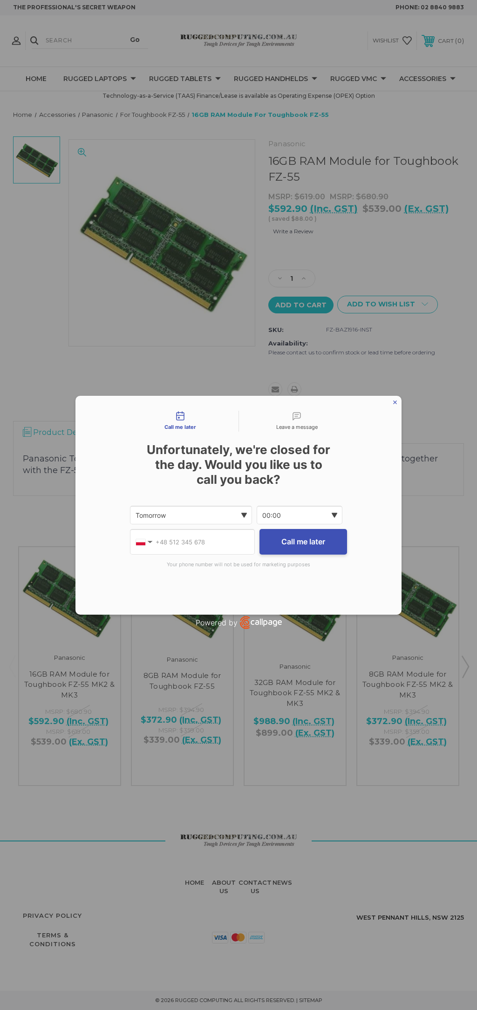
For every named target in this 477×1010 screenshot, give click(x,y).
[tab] (180, 421)
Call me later (303, 541)
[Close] (395, 402)
